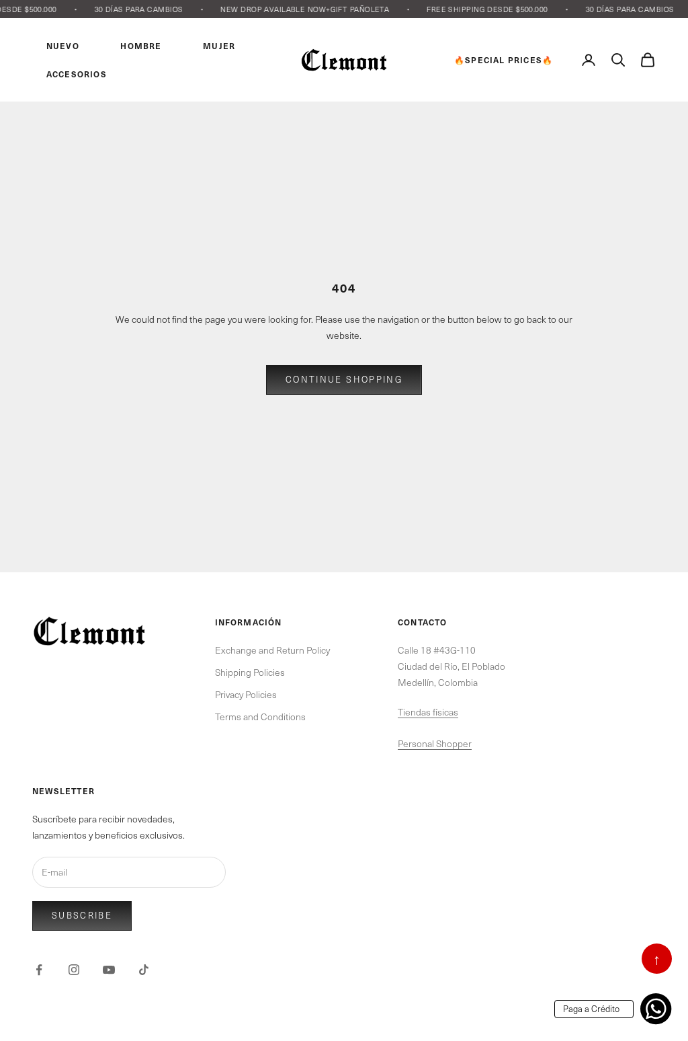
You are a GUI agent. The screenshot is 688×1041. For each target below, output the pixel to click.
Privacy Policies (246, 694)
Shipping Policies (250, 672)
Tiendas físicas (428, 711)
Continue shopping (344, 379)
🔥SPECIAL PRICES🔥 (503, 59)
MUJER (219, 45)
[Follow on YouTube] (109, 969)
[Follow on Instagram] (74, 969)
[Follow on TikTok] (143, 969)
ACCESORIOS (76, 74)
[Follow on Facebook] (39, 969)
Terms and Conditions (260, 716)
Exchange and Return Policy (272, 650)
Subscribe (82, 915)
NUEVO (62, 45)
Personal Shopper (435, 743)
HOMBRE (140, 45)
